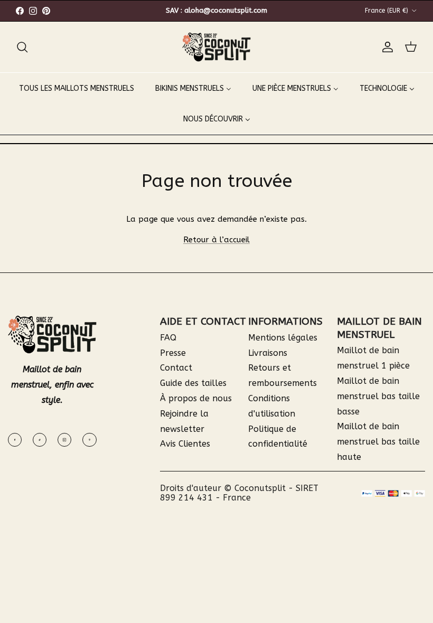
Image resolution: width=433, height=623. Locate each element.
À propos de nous (196, 398)
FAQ (168, 338)
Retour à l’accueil (216, 239)
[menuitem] (76, 88)
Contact (176, 368)
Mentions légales (282, 338)
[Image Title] (15, 440)
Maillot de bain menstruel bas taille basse (378, 396)
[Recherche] (22, 47)
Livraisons (267, 353)
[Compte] (385, 47)
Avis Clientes (185, 444)
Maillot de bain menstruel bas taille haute (378, 441)
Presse (173, 353)
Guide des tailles (193, 383)
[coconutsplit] (216, 47)
